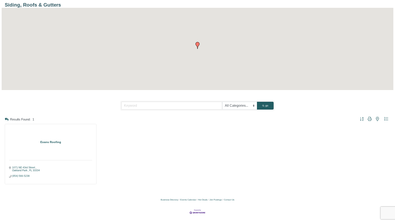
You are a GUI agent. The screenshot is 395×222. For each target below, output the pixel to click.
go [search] (266, 105)
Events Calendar (188, 200)
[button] (197, 45)
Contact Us (229, 200)
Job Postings (215, 200)
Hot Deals (202, 200)
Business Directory (169, 200)
